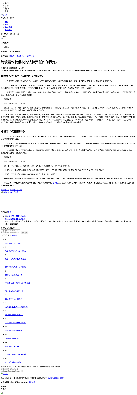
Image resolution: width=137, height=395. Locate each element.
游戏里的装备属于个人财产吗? (16, 307)
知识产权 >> (22, 56)
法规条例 (8, 27)
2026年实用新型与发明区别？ (16, 354)
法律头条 (8, 30)
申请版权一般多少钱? (13, 243)
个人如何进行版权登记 (13, 331)
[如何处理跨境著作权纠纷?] (15, 216)
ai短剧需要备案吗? (12, 338)
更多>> (10, 212)
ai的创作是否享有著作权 (14, 315)
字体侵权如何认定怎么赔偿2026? (17, 283)
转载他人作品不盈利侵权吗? (15, 259)
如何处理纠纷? (15, 219)
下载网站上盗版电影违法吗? (15, 323)
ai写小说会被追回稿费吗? (14, 362)
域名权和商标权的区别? (14, 291)
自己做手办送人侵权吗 (13, 299)
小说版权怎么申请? (12, 346)
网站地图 (31, 382)
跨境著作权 (5, 190)
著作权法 (30, 56)
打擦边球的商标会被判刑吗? (15, 267)
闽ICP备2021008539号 (56, 378)
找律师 (7, 25)
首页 (7, 22)
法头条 (55, 183)
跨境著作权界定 (16, 190)
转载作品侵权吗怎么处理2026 (16, 251)
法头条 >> (13, 56)
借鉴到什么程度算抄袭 (13, 275)
